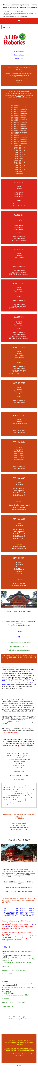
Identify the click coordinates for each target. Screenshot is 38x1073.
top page (19, 1065)
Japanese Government (8, 703)
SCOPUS (4, 723)
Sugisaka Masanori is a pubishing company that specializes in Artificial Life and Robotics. (20, 6)
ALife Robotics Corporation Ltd (11, 705)
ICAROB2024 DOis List (10, 916)
